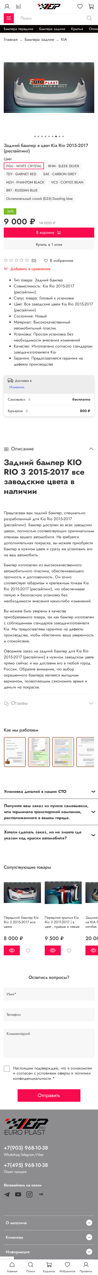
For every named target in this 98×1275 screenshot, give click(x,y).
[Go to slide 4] (45, 136)
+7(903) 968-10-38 (26, 1148)
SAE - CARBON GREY (59, 173)
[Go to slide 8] (59, 136)
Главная (11, 39)
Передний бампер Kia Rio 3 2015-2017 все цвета (21, 922)
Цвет (8, 158)
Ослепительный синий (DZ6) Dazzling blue (39, 198)
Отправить (49, 1095)
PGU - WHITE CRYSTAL (23, 165)
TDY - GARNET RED (21, 173)
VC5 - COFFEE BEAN (67, 182)
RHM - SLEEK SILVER (63, 165)
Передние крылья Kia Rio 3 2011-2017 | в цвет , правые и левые (62, 922)
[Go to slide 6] (52, 136)
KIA (64, 39)
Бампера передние (18, 28)
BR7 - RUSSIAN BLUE (22, 190)
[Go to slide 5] (49, 136)
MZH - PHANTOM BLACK (25, 182)
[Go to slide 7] (56, 136)
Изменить (17, 387)
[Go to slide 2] (38, 136)
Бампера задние (52, 28)
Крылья (77, 28)
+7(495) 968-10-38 (26, 1165)
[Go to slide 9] (63, 136)
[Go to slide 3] (42, 136)
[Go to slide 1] (35, 136)
